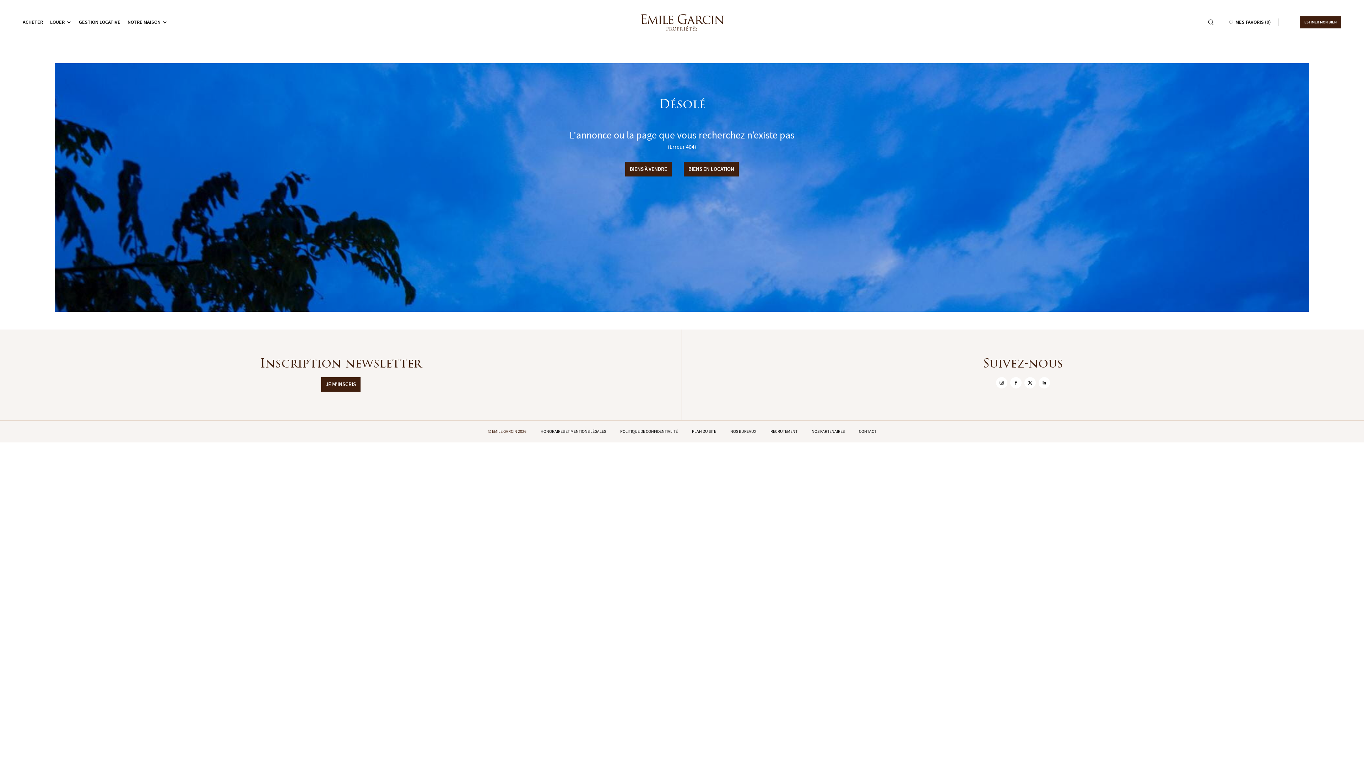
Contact (867, 431)
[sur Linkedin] (1044, 382)
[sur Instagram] (1001, 382)
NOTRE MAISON (144, 22)
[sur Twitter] (1030, 382)
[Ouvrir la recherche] (1211, 22)
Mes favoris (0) (1253, 22)
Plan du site (704, 431)
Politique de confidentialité (649, 431)
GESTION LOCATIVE (99, 22)
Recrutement (783, 431)
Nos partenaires (828, 431)
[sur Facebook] (1016, 382)
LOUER (57, 22)
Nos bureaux (743, 431)
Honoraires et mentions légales (573, 431)
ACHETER (33, 22)
